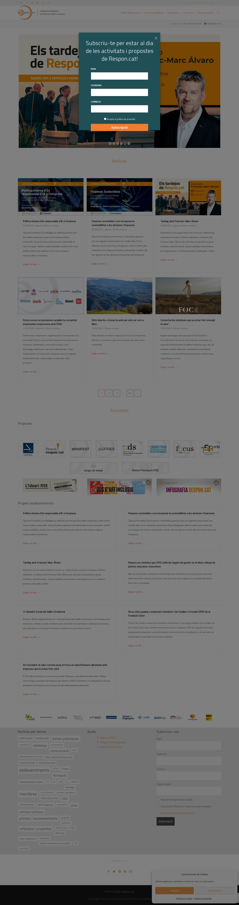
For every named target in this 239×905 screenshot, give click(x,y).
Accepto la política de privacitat (121, 119)
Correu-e (96, 101)
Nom (93, 68)
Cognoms (96, 85)
